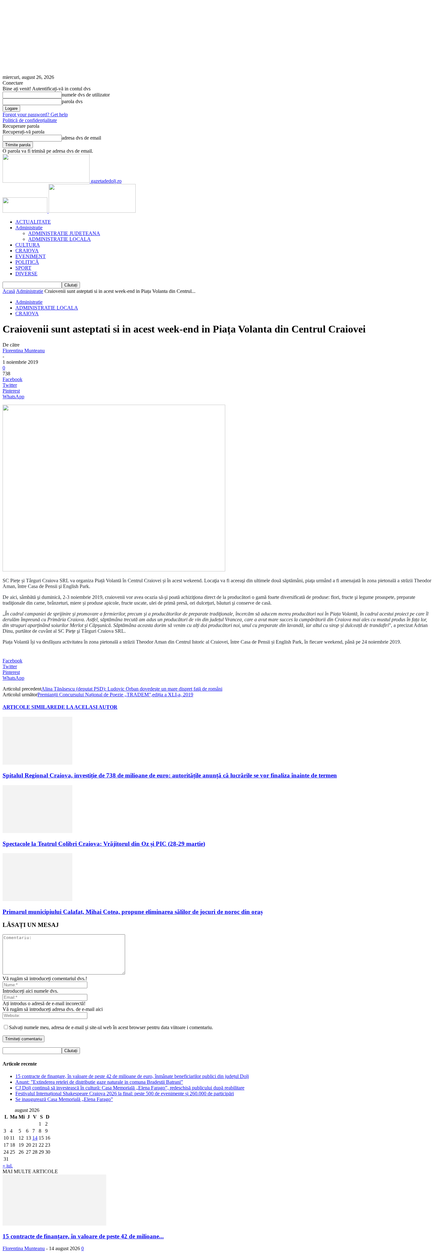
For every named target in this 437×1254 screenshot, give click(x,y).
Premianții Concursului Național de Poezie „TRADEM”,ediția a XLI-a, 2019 (115, 694)
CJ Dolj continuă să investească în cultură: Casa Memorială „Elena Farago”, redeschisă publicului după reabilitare (129, 1087)
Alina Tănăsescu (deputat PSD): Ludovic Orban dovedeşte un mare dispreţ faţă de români (131, 689)
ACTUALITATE (33, 222)
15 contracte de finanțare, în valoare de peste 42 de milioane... (83, 1236)
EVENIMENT (30, 256)
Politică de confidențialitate (30, 120)
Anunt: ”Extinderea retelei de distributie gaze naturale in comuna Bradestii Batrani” (99, 1082)
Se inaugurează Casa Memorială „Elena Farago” (64, 1099)
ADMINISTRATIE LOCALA (59, 239)
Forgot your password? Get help (35, 114)
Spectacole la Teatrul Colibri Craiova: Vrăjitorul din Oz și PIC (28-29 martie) (104, 843)
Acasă (9, 291)
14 (34, 1138)
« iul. (8, 1165)
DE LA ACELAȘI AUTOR (87, 707)
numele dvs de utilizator (86, 94)
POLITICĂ (27, 262)
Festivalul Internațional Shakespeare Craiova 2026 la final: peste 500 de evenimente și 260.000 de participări (124, 1093)
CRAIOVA (27, 250)
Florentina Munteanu (24, 350)
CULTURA (27, 245)
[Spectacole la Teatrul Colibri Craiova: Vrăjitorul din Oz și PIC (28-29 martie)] (37, 831)
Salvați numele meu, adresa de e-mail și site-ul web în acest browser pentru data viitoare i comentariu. (111, 1027)
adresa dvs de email (81, 138)
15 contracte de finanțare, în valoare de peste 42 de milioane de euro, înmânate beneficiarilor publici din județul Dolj (132, 1076)
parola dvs (72, 101)
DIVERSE (26, 273)
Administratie (29, 227)
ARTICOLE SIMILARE (30, 707)
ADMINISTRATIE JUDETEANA (64, 233)
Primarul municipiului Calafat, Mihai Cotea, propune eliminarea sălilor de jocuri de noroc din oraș (133, 911)
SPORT (23, 268)
